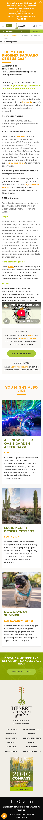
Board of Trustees (31, 729)
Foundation (31, 747)
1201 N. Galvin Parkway (21, 720)
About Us (11, 742)
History (31, 742)
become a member (27, 338)
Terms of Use (21, 817)
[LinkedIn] (31, 801)
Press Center (11, 751)
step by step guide (15, 163)
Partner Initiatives (31, 751)
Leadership (11, 734)
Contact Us (11, 729)
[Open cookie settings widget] (4, 816)
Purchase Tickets (21, 353)
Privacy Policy (15, 814)
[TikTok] (25, 801)
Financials (11, 747)
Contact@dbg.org (19, 367)
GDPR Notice (28, 814)
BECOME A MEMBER (21, 672)
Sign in (31, 335)
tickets (23, 31)
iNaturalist (27, 102)
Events (14, 35)
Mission (31, 734)
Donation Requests (32, 738)
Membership (8, 31)
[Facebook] (12, 801)
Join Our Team (11, 738)
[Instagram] (18, 801)
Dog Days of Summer (16, 613)
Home (6, 35)
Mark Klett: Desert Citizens (19, 529)
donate (36, 31)
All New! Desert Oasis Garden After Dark (19, 443)
